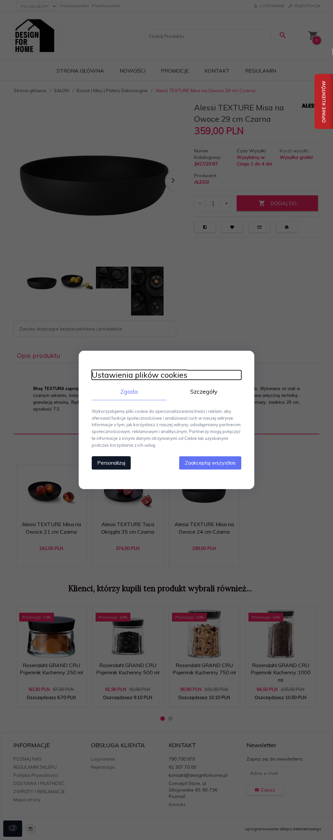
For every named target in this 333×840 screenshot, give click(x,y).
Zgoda (129, 391)
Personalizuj (111, 463)
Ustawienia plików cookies (139, 375)
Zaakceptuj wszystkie (210, 463)
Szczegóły (204, 391)
